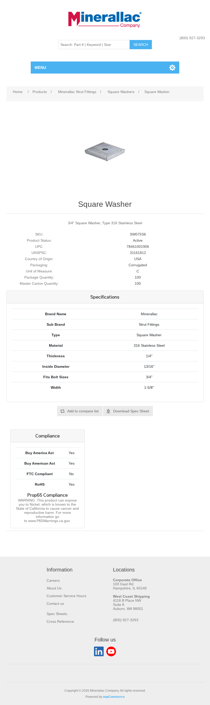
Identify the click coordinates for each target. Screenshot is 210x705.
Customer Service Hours (66, 596)
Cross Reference (60, 621)
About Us (54, 588)
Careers (53, 580)
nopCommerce (114, 697)
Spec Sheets (57, 614)
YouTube (111, 651)
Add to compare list (83, 411)
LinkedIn (99, 651)
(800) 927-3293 (192, 38)
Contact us (55, 603)
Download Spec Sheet (131, 411)
